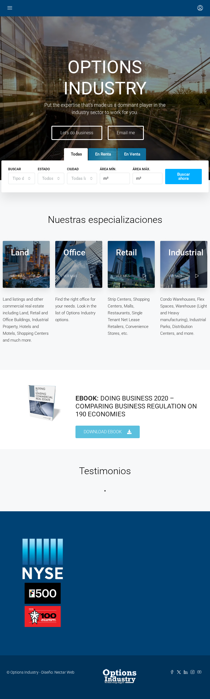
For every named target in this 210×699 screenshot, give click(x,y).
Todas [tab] (76, 154)
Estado (44, 169)
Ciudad (73, 169)
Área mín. (108, 169)
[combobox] (21, 178)
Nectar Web (64, 672)
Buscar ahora (183, 176)
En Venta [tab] (132, 154)
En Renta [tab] (103, 154)
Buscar (14, 169)
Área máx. (141, 169)
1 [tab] (105, 491)
